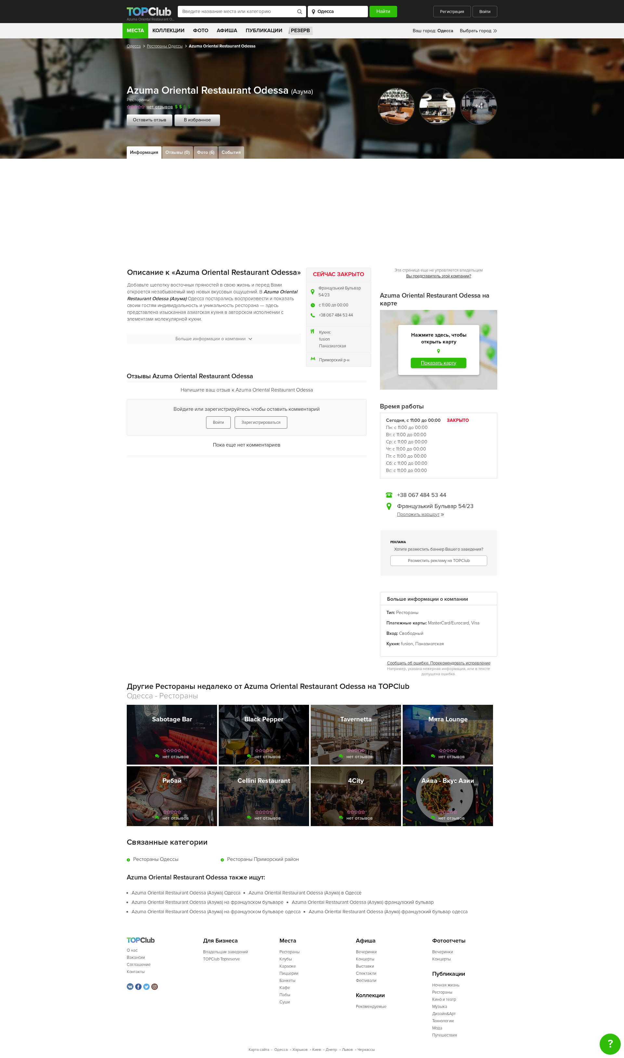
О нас (132, 950)
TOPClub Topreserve (221, 959)
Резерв (300, 30)
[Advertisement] (312, 207)
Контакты (136, 971)
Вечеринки (366, 952)
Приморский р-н (334, 360)
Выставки (365, 966)
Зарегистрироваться (260, 422)
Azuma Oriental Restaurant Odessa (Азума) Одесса (186, 893)
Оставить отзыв (149, 120)
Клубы (286, 959)
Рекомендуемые (371, 1006)
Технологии (443, 1021)
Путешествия (444, 1035)
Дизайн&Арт (444, 1013)
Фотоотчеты (449, 940)
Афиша (227, 30)
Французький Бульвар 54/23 (339, 292)
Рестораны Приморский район (263, 859)
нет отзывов (160, 107)
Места (135, 30)
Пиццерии (289, 973)
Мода (437, 1028)
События (231, 152)
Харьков (299, 1049)
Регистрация (452, 11)
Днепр (331, 1049)
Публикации (264, 30)
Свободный (411, 633)
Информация (144, 152)
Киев (316, 1049)
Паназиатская (332, 346)
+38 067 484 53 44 (336, 315)
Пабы (285, 995)
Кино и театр (444, 999)
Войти (484, 11)
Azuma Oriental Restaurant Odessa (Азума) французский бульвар (363, 902)
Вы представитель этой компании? (438, 276)
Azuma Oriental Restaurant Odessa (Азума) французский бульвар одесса (388, 912)
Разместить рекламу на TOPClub (439, 560)
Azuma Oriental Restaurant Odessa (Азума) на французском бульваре (208, 902)
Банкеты (287, 980)
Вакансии (136, 957)
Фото (200, 30)
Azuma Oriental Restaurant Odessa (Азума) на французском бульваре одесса (216, 912)
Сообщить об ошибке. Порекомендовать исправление (438, 663)
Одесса (134, 46)
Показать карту (438, 363)
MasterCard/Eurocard (448, 623)
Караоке (288, 966)
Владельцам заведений (225, 952)
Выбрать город (475, 30)
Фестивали (366, 980)
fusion (324, 339)
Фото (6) (205, 152)
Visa (475, 623)
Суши (285, 1002)
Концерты (365, 959)
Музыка (439, 1006)
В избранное (197, 120)
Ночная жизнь (446, 985)
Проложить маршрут (418, 514)
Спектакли (366, 973)
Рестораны (138, 99)
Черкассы (366, 1049)
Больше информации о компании (211, 339)
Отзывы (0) (177, 152)
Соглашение (138, 964)
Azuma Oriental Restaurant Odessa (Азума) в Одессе (305, 893)
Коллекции (168, 30)
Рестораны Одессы (165, 46)
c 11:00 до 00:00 (333, 305)
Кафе (285, 987)
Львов (347, 1049)
